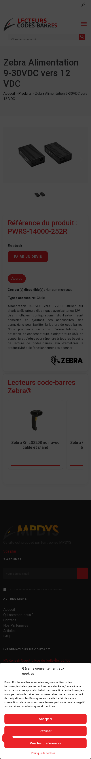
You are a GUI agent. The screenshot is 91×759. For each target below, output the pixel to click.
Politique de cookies (43, 753)
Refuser (46, 731)
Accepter (46, 719)
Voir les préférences (45, 743)
